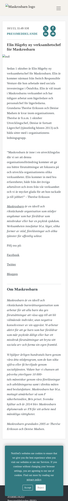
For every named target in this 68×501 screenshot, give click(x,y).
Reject (41, 487)
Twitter (11, 264)
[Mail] (53, 34)
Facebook (13, 255)
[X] (45, 28)
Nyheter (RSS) (15, 496)
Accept (27, 487)
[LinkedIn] (45, 34)
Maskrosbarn (15, 206)
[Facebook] (53, 28)
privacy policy (34, 479)
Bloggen (12, 274)
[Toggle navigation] (58, 8)
